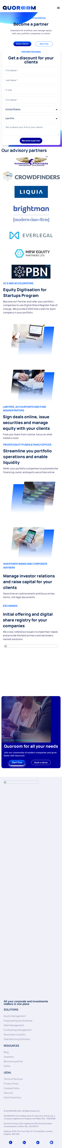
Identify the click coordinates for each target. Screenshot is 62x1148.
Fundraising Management (18, 1029)
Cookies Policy (12, 1088)
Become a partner (13, 1061)
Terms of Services (13, 1079)
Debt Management (14, 1025)
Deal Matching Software (17, 1039)
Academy (9, 1056)
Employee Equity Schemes (18, 1020)
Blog (6, 1052)
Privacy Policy (11, 1083)
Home (7, 1066)
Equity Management (15, 1016)
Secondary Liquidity (15, 1034)
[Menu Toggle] (58, 7)
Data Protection (12, 1097)
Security (8, 1092)
